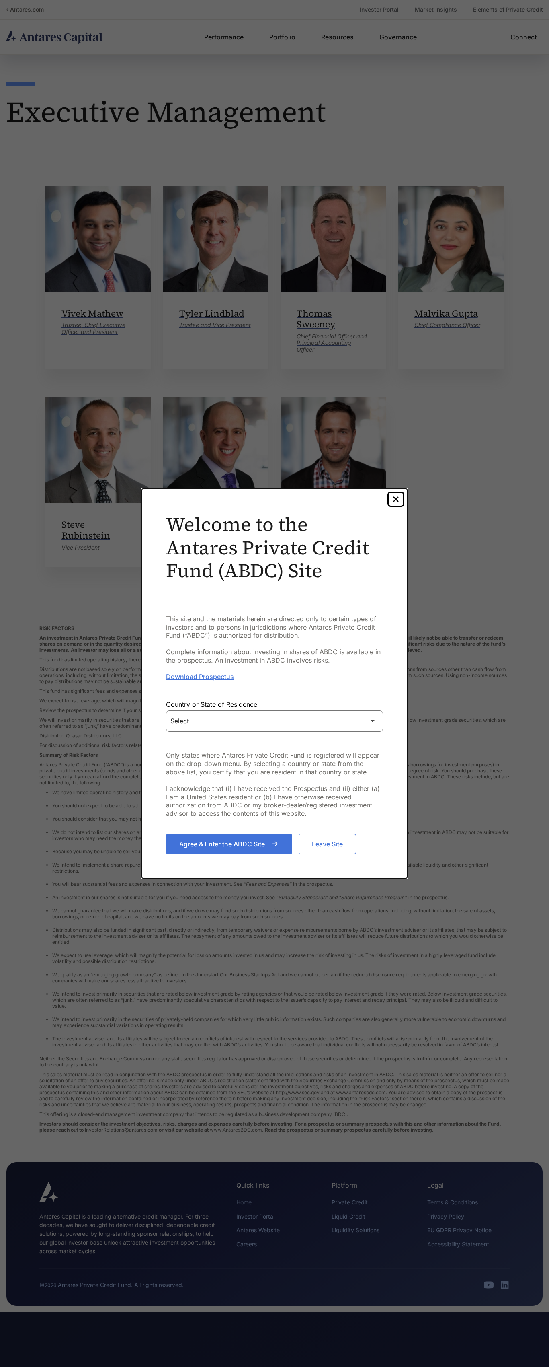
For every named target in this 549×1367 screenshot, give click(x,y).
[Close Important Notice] (396, 499)
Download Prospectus (200, 677)
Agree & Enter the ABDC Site (222, 844)
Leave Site (327, 844)
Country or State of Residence (211, 704)
